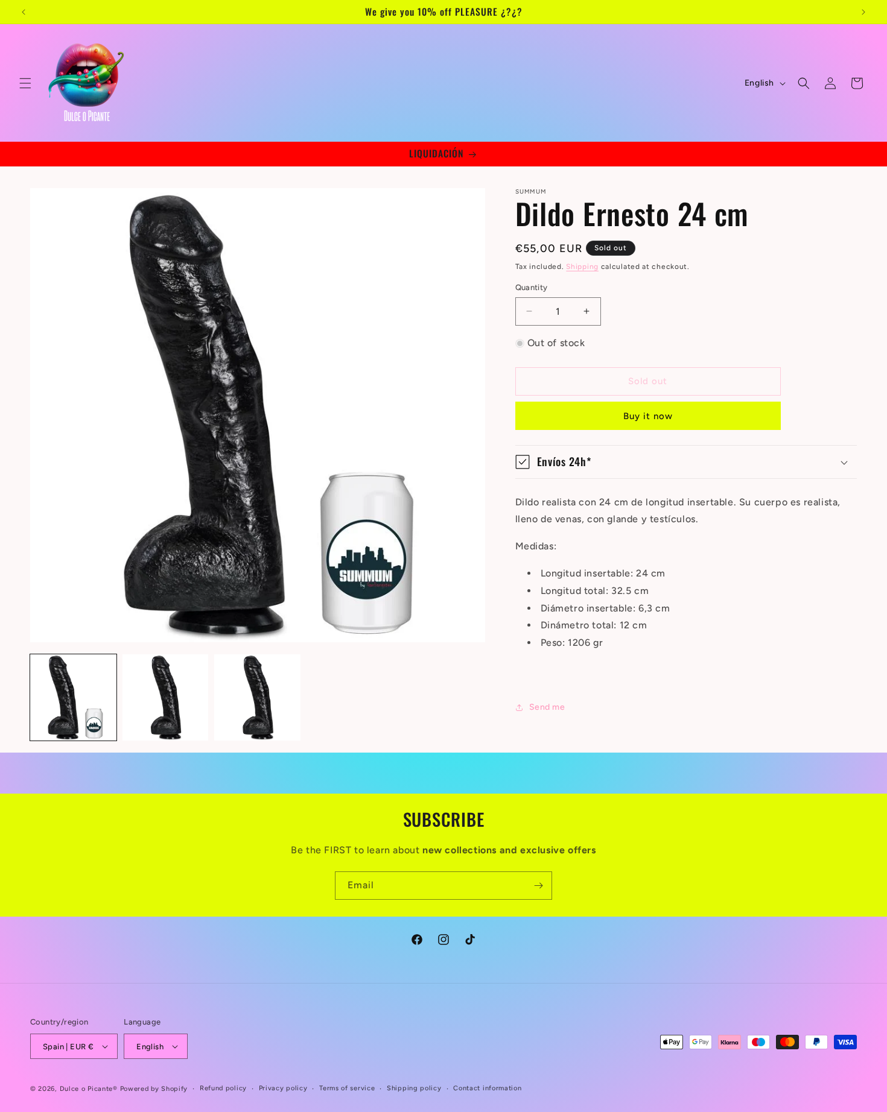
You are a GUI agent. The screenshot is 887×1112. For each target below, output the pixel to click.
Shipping (582, 266)
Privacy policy (283, 1088)
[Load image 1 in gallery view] (73, 697)
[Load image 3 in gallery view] (257, 697)
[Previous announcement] (23, 12)
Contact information (487, 1088)
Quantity (531, 287)
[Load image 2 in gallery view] (165, 697)
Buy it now (648, 416)
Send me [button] (547, 707)
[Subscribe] (538, 885)
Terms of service (347, 1088)
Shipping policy (414, 1088)
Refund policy (223, 1088)
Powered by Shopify (154, 1089)
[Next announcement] (863, 12)
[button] (25, 83)
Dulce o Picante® (89, 1089)
